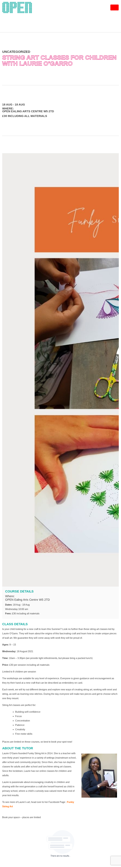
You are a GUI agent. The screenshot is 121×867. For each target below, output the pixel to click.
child (12, 629)
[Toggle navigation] (114, 7)
